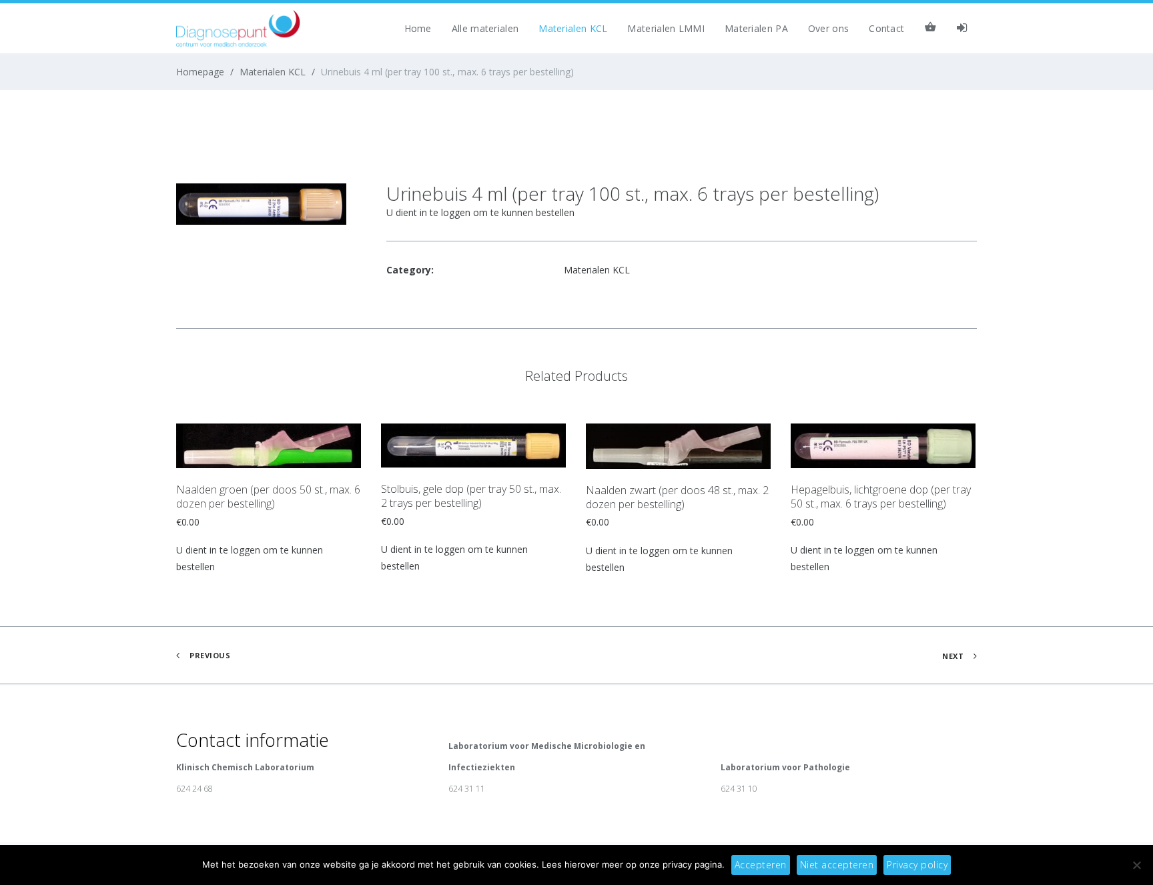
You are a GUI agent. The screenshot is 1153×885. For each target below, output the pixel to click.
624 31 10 (739, 788)
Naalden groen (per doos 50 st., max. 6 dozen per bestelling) (268, 497)
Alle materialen (485, 28)
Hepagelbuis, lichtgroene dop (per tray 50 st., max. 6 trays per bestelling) (881, 497)
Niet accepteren (837, 864)
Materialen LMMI (666, 28)
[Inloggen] (962, 28)
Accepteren (761, 864)
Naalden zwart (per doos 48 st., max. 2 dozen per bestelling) (677, 498)
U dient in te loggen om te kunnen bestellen (480, 212)
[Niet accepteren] (1136, 865)
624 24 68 (194, 788)
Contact (886, 28)
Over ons (828, 28)
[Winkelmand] (930, 28)
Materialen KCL (572, 28)
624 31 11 (466, 788)
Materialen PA (756, 28)
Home (418, 28)
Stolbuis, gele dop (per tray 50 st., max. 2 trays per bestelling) (471, 496)
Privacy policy (917, 864)
